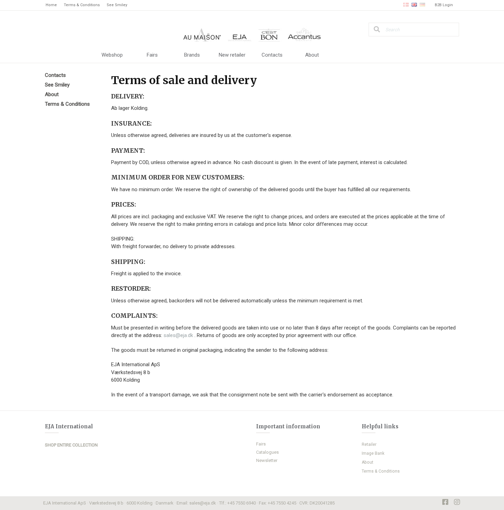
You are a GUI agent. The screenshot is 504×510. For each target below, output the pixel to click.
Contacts (272, 55)
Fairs (152, 55)
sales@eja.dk (179, 335)
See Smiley (117, 5)
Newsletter (266, 460)
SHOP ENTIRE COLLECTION (71, 445)
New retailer (232, 55)
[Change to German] (422, 5)
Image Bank (373, 453)
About (312, 55)
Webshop (112, 55)
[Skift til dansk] (406, 5)
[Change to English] (414, 5)
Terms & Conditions (82, 5)
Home (51, 5)
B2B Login (444, 5)
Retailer (369, 444)
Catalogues (267, 452)
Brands (192, 55)
